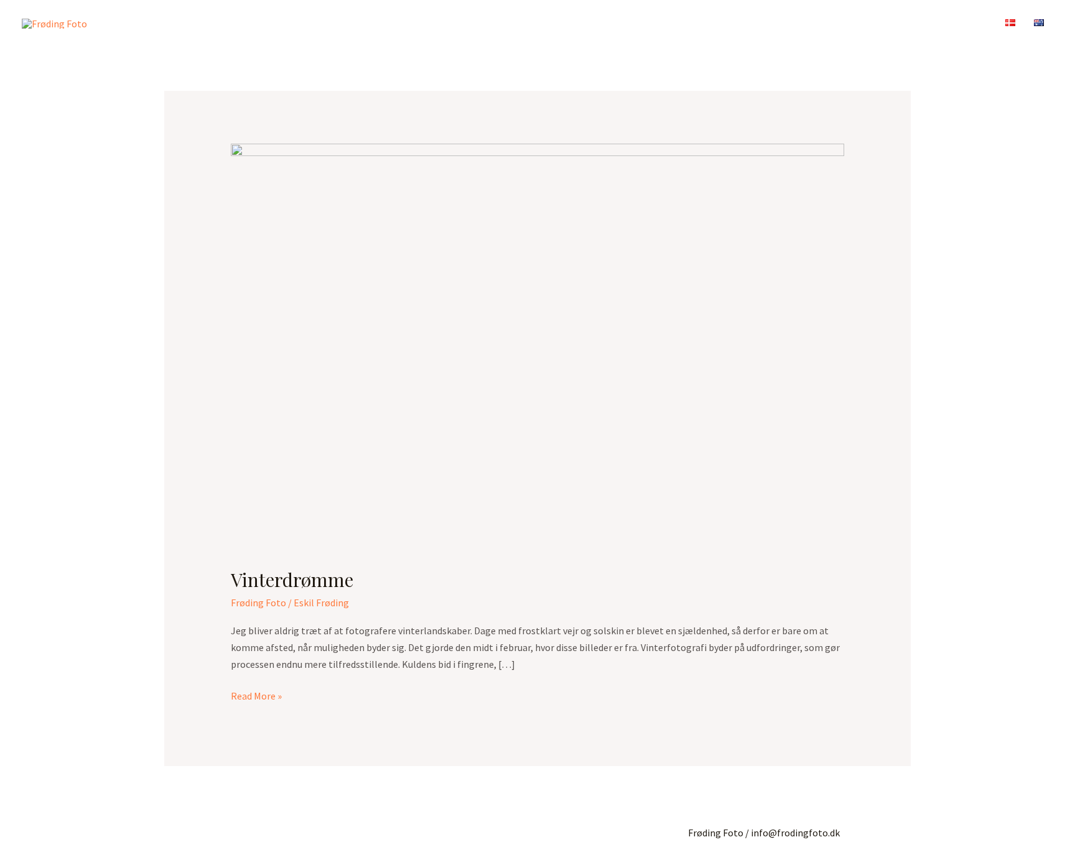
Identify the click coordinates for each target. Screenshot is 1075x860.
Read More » (256, 695)
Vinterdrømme (292, 579)
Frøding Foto (258, 602)
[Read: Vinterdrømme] (538, 347)
